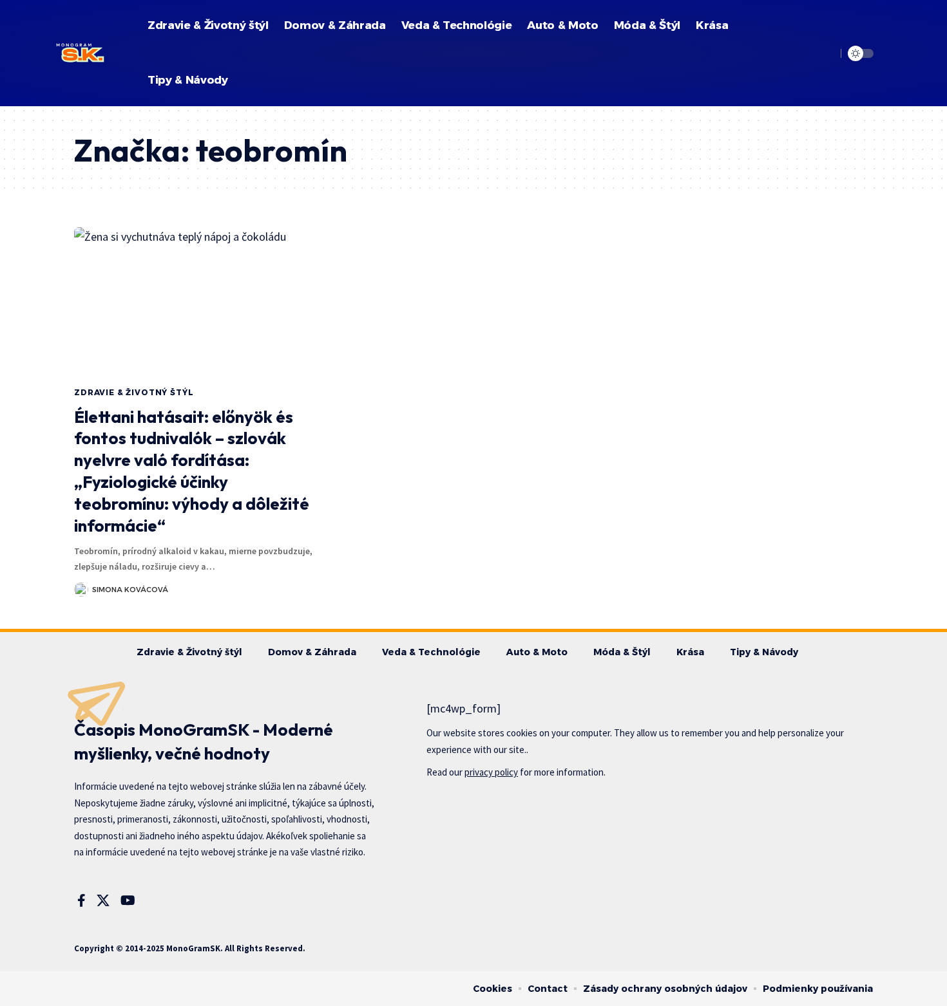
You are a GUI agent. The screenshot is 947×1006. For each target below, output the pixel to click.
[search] (825, 53)
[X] (103, 900)
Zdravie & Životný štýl (133, 392)
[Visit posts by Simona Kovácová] (81, 589)
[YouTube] (128, 900)
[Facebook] (81, 900)
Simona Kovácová (130, 589)
